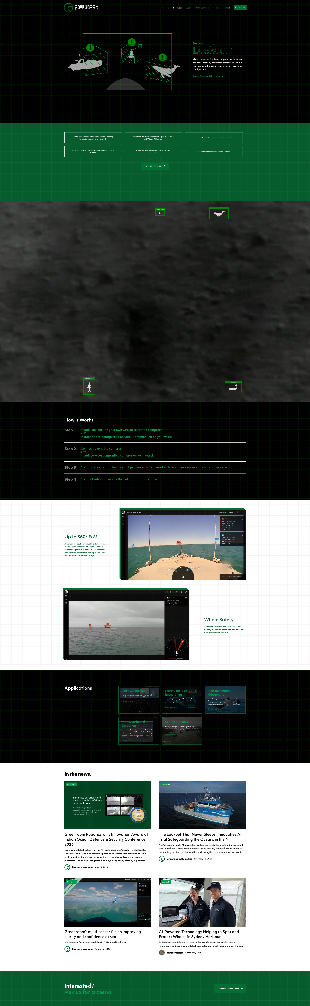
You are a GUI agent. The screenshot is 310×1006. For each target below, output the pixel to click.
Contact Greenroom (228, 988)
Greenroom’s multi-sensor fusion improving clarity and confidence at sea (102, 934)
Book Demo (240, 8)
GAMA (93, 153)
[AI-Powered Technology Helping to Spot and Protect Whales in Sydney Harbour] (202, 902)
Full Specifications (153, 165)
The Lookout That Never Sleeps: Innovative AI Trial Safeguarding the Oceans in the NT (200, 837)
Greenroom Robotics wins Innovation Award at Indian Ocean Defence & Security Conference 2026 (106, 839)
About (189, 7)
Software (177, 7)
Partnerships (202, 7)
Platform (165, 7)
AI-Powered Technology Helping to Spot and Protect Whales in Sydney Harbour (199, 934)
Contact (226, 7)
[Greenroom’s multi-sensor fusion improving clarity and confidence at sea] (107, 902)
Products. (198, 43)
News (215, 7)
